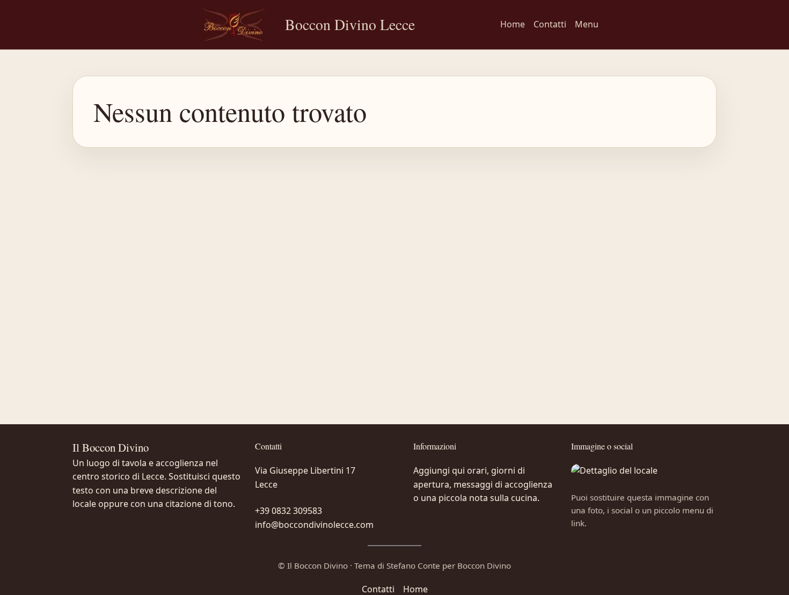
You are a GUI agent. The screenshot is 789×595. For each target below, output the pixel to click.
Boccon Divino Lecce (350, 24)
